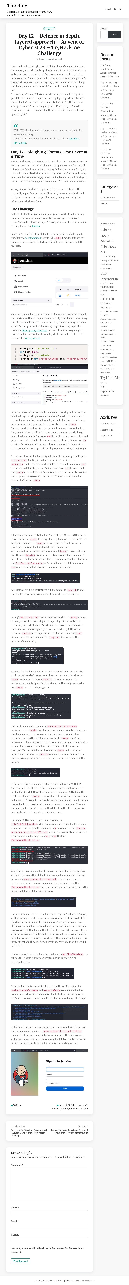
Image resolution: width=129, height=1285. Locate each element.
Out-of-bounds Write (106, 349)
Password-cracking (108, 357)
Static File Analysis (107, 369)
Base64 (103, 260)
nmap (102, 345)
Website (15, 1234)
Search (103, 28)
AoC (85, 1105)
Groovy (56, 1108)
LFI (101, 315)
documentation (33, 237)
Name (15, 1207)
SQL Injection (109, 365)
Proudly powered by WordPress (49, 1280)
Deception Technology (107, 283)
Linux (72, 1108)
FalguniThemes (87, 1280)
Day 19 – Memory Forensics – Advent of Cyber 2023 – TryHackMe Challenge (109, 90)
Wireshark (104, 395)
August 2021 (106, 435)
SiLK (101, 365)
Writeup (17, 1105)
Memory (103, 326)
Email (15, 1221)
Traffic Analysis (105, 373)
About (108, 9)
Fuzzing (113, 290)
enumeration (107, 286)
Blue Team (113, 260)
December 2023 (107, 423)
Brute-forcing (105, 264)
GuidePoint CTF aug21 (107, 301)
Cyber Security (107, 197)
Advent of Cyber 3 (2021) (107, 229)
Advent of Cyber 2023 (71, 1105)
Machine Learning (108, 319)
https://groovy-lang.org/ (34, 330)
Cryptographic (106, 268)
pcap (102, 361)
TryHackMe (82, 1108)
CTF (103, 273)
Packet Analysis (106, 353)
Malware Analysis (105, 323)
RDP (116, 361)
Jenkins (36, 225)
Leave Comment (55, 59)
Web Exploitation (107, 389)
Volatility (103, 383)
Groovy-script (32, 338)
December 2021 (107, 429)
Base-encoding (108, 256)
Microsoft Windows (107, 334)
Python (110, 360)
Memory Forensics (107, 330)
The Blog (17, 5)
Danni (41, 59)
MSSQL (103, 338)
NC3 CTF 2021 (107, 341)
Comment (17, 1165)
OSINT (108, 345)
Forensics (104, 290)
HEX (102, 307)
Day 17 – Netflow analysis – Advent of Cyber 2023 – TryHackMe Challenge (108, 136)
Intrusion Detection (106, 311)
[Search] (120, 9)
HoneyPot (108, 308)
